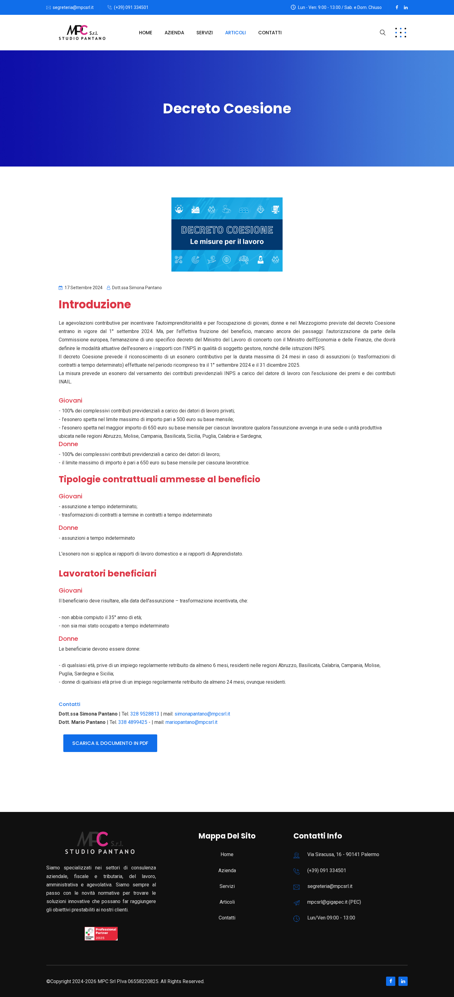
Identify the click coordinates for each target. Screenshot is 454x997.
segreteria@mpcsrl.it (73, 7)
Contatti (270, 32)
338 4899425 (132, 722)
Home (145, 32)
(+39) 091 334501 (131, 7)
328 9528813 (144, 714)
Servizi (204, 32)
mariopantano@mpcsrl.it (191, 722)
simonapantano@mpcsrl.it (202, 714)
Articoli (235, 32)
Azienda (174, 32)
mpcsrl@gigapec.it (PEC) (334, 902)
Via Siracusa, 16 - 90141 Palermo (343, 854)
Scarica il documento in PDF (110, 743)
